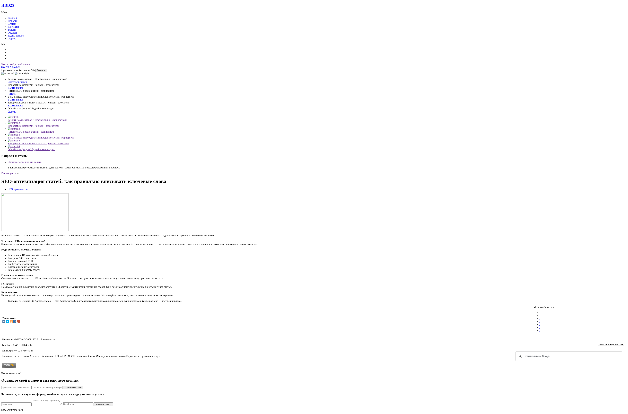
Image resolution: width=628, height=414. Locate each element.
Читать (12, 93)
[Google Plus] (18, 321)
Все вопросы (8, 173)
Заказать (41, 70)
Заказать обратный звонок (16, 64)
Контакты (13, 26)
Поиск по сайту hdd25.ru (611, 344)
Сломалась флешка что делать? (25, 162)
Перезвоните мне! (73, 387)
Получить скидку (103, 404)
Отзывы (12, 32)
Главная (12, 18)
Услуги (12, 29)
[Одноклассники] (11, 321)
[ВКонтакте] (3, 321)
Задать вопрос (16, 35)
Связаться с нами (17, 82)
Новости (12, 20)
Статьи (12, 23)
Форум (12, 38)
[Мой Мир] (14, 321)
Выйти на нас (15, 87)
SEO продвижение (18, 189)
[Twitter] (7, 321)
